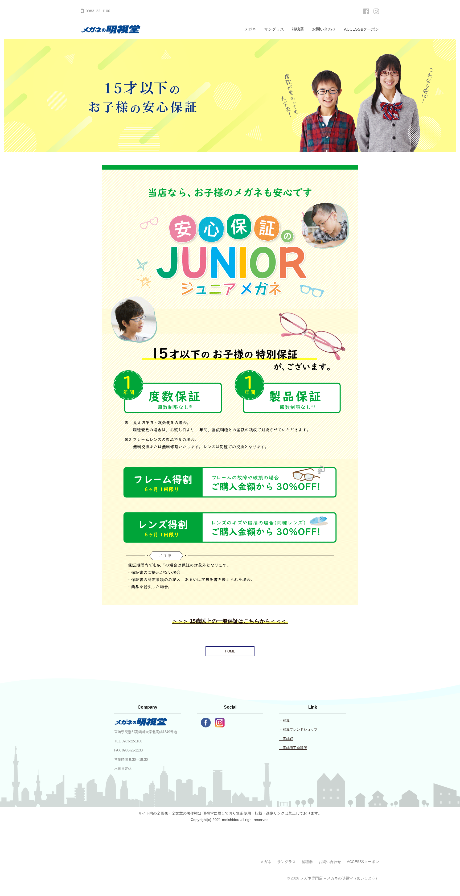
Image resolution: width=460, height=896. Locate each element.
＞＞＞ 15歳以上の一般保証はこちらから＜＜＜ (230, 621)
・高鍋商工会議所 (293, 748)
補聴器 (298, 29)
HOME (230, 651)
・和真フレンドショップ (298, 729)
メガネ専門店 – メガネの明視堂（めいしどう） (339, 878)
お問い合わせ (324, 29)
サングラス (274, 29)
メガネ (250, 29)
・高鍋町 (286, 739)
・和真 (284, 720)
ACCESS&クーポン (361, 29)
